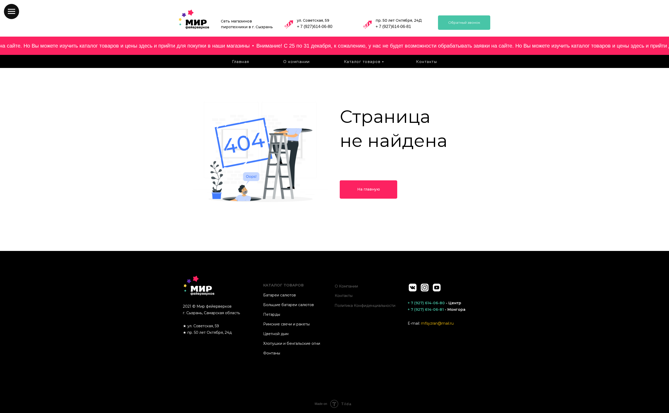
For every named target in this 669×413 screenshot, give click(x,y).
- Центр (434, 303)
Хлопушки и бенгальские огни (291, 343)
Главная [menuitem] (240, 61)
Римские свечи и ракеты (286, 324)
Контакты (344, 295)
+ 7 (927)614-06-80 (314, 26)
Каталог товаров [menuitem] (362, 61)
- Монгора (436, 309)
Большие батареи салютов (288, 304)
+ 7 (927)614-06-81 (393, 26)
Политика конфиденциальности (364, 305)
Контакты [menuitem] (426, 61)
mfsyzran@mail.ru (437, 323)
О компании (346, 286)
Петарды (271, 314)
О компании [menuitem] (296, 61)
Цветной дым (276, 333)
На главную (368, 189)
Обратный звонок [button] (464, 22)
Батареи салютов (279, 295)
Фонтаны (271, 353)
